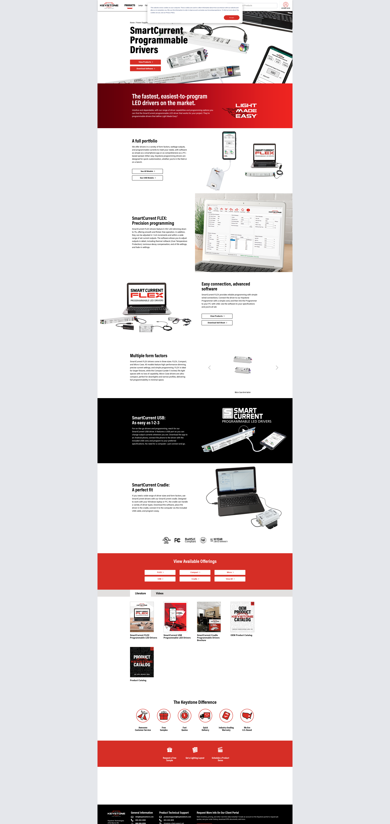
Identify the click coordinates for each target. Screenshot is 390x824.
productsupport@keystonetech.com (177, 817)
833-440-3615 (169, 820)
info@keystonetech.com (144, 817)
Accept (231, 17)
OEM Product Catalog (241, 635)
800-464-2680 (140, 820)
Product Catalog (138, 681)
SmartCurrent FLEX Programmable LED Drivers (143, 636)
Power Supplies (142, 23)
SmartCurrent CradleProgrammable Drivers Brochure (208, 638)
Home (132, 23)
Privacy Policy (170, 12)
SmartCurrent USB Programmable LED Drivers (177, 636)
